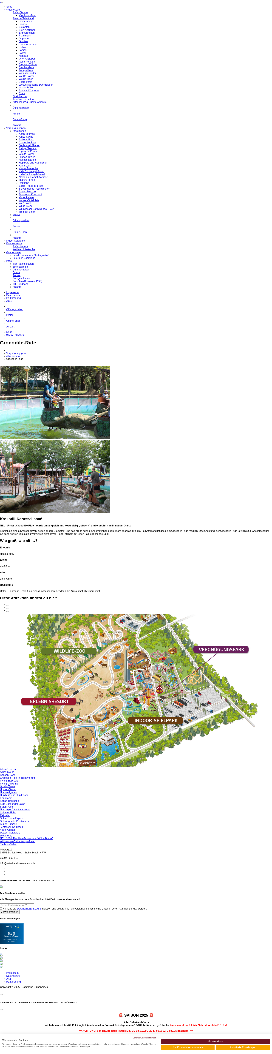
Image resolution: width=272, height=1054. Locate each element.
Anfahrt (17, 125)
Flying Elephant (28, 148)
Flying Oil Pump (28, 151)
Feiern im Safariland (24, 258)
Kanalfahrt (24, 165)
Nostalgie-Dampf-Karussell (34, 177)
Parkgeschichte (21, 278)
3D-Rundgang (20, 284)
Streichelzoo (20, 96)
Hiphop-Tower (27, 157)
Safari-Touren (20, 12)
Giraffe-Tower (26, 154)
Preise (16, 113)
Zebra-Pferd (25, 82)
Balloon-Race (26, 139)
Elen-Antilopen (27, 30)
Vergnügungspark (16, 128)
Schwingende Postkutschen (34, 188)
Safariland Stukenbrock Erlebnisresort (12, 940)
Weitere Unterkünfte (24, 249)
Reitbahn (24, 183)
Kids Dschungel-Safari (31, 171)
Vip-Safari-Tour (27, 15)
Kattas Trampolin (28, 168)
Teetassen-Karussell (30, 194)
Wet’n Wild (25, 203)
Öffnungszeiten (21, 107)
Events (16, 272)
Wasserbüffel (26, 87)
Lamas (22, 50)
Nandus (23, 55)
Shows (16, 214)
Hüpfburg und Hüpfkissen (33, 162)
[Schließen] (1, 994)
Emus (22, 93)
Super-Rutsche (27, 191)
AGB (9, 301)
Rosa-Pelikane (27, 61)
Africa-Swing (26, 136)
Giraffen (23, 41)
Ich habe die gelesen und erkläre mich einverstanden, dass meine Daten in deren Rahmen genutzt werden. (75, 908)
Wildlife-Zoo (13, 9)
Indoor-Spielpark (15, 240)
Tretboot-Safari (27, 211)
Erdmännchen (27, 32)
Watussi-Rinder (27, 73)
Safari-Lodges (20, 246)
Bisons (23, 24)
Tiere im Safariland (23, 18)
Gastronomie (13, 252)
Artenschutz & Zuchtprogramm (29, 102)
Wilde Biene (26, 206)
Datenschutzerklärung (29, 908)
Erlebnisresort (14, 243)
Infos (9, 261)
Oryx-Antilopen (27, 58)
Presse (16, 275)
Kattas (22, 47)
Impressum (12, 292)
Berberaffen (25, 21)
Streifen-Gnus (26, 67)
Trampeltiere (26, 70)
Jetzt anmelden (9, 912)
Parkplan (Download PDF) (27, 281)
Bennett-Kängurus (29, 90)
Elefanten (24, 27)
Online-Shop (20, 119)
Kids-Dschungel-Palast (32, 174)
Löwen (22, 53)
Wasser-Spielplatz (29, 200)
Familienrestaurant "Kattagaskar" (31, 255)
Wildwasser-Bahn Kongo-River (36, 209)
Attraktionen (19, 131)
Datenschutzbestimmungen (144, 1038)
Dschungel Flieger (29, 145)
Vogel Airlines (26, 197)
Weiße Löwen (26, 76)
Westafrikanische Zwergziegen (36, 84)
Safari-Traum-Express (31, 186)
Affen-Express (27, 134)
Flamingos (25, 35)
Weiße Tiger (26, 79)
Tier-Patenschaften (23, 99)
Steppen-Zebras (28, 64)
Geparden (24, 38)
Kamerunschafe (28, 44)
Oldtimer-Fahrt (27, 180)
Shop (9, 6)
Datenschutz (13, 295)
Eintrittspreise (20, 266)
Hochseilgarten (27, 159)
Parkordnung (13, 298)
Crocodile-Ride (27, 142)
